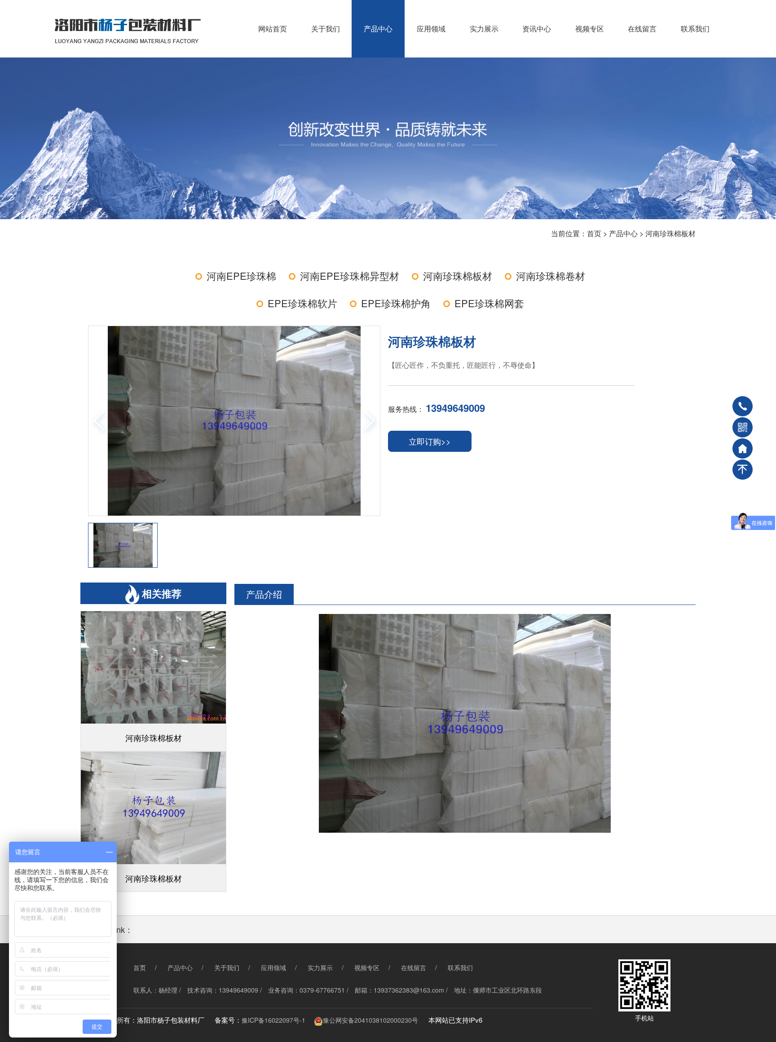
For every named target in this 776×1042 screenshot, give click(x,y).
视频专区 (589, 28)
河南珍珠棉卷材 (550, 276)
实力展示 (484, 28)
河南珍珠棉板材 (670, 233)
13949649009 (455, 408)
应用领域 (431, 28)
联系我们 (695, 28)
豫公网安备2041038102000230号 (370, 1020)
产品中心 (378, 28)
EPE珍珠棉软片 (302, 303)
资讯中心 (536, 28)
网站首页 (272, 28)
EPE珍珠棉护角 (396, 303)
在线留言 (642, 28)
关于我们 (325, 28)
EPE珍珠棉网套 (489, 303)
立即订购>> (430, 441)
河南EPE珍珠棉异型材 (349, 276)
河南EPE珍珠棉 (241, 276)
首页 (594, 233)
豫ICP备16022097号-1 (273, 1020)
